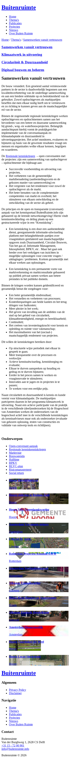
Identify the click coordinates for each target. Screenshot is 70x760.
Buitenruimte (18, 7)
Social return (16, 473)
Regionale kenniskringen (20, 156)
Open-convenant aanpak (23, 446)
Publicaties (15, 23)
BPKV (13, 462)
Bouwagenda (17, 456)
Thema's (14, 20)
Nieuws (13, 30)
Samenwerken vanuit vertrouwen (42, 39)
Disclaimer (15, 693)
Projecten (14, 26)
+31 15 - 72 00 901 (12, 745)
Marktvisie (15, 452)
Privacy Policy (17, 689)
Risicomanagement (20, 469)
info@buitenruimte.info (15, 748)
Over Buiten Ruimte (21, 33)
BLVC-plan (16, 466)
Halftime (14, 459)
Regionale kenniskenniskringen (27, 449)
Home (12, 16)
